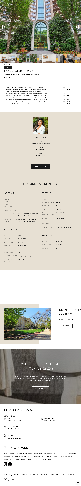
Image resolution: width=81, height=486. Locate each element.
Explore (66, 325)
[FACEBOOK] (5, 479)
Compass (37, 451)
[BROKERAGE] (22, 479)
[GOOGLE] (14, 479)
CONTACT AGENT (40, 166)
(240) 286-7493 (40, 149)
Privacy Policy (70, 474)
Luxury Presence (41, 474)
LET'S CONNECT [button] (40, 388)
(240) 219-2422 (51, 420)
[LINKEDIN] (9, 479)
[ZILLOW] (18, 479)
